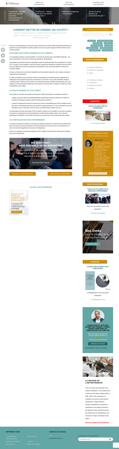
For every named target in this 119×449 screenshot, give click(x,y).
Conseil (30, 35)
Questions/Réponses (95, 67)
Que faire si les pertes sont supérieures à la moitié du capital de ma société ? (18, 197)
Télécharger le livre (99, 300)
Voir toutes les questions (60, 174)
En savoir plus (16, 212)
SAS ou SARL (108, 45)
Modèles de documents (96, 70)
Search (110, 34)
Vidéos (91, 73)
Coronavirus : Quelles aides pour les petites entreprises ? (43, 14)
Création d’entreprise (39, 4)
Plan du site (32, 436)
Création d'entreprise (92, 48)
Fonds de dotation (13, 441)
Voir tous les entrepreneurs (98, 173)
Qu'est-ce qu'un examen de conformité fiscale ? (97, 14)
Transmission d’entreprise (98, 4)
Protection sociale (107, 50)
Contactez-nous (41, 162)
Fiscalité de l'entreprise (106, 48)
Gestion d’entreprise (69, 4)
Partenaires (10, 444)
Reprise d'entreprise (94, 50)
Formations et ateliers (96, 80)
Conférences (93, 83)
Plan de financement (97, 45)
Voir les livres (92, 244)
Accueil (17, 33)
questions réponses (44, 35)
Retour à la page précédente (22, 174)
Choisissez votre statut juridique (98, 29)
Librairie (91, 88)
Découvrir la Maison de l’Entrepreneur (97, 423)
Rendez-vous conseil (95, 85)
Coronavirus (91, 40)
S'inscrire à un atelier (98, 344)
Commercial (23, 35)
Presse (30, 441)
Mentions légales (34, 444)
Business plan (108, 43)
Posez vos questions (99, 213)
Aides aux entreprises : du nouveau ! (70, 13)
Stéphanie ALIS (98, 140)
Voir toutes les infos (99, 123)
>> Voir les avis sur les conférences (98, 339)
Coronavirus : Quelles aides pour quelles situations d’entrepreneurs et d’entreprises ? (17, 16)
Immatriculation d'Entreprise (105, 40)
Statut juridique (97, 43)
